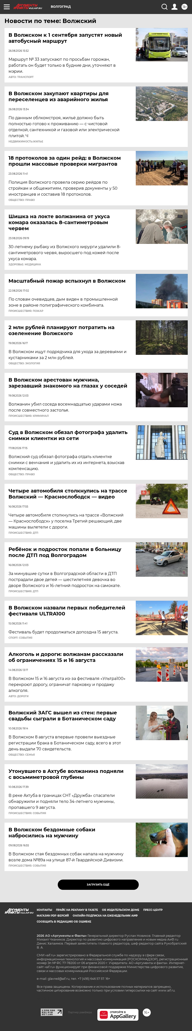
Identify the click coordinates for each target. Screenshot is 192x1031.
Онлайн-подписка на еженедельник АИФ (105, 915)
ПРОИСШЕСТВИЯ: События (27, 813)
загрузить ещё (98, 884)
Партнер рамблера (80, 1012)
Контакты (44, 910)
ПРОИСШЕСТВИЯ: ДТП (23, 533)
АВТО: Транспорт (21, 77)
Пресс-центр (152, 910)
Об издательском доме (120, 910)
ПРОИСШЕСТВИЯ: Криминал (28, 416)
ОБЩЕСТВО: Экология (24, 363)
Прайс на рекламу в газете (77, 910)
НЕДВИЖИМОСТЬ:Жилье (25, 141)
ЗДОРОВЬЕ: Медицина (24, 264)
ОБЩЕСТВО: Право (21, 200)
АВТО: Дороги (18, 696)
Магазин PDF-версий (53, 915)
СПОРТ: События (20, 638)
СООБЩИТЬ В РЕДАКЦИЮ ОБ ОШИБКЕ (64, 921)
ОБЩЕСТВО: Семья (21, 755)
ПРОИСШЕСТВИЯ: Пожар (25, 311)
